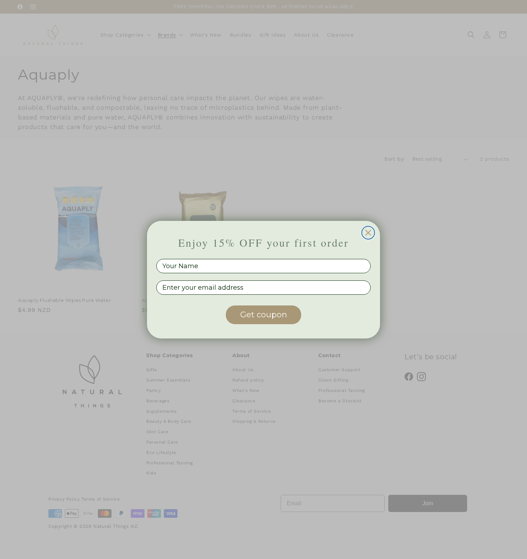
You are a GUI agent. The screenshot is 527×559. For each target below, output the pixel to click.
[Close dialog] (368, 232)
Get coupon (263, 314)
